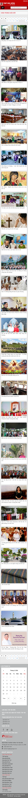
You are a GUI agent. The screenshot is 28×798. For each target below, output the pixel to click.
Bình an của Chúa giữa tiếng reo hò (10, 375)
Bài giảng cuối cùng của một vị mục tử (11, 40)
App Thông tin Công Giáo (9, 732)
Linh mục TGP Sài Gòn (8, 710)
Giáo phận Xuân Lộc (7, 773)
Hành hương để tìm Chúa (8, 626)
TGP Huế (4, 776)
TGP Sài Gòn (5, 756)
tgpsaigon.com (6, 721)
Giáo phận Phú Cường (7, 769)
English (25, 1)
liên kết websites (7, 752)
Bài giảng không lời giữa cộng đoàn (10, 396)
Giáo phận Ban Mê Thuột (8, 778)
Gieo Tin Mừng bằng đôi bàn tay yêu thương (13, 291)
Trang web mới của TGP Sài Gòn (12, 717)
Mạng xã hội (5, 726)
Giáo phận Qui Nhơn (6, 786)
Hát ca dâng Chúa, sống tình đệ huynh (11, 145)
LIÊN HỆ (4, 740)
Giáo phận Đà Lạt (6, 762)
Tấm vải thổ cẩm (6, 584)
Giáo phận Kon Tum (6, 784)
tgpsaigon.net (6, 719)
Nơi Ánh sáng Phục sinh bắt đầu (10, 61)
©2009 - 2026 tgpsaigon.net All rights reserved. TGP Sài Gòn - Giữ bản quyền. (14, 795)
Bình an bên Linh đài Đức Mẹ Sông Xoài (12, 438)
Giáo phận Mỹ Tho (6, 765)
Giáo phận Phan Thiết (7, 767)
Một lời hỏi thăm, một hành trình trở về (11, 249)
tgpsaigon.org (6, 723)
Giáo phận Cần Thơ (6, 760)
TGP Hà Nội (5, 789)
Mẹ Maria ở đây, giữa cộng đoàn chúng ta (12, 82)
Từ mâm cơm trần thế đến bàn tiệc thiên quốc (13, 208)
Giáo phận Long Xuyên (7, 763)
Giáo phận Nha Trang (7, 782)
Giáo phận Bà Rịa (6, 758)
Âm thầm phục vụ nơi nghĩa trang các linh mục (13, 563)
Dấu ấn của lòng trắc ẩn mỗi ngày (10, 229)
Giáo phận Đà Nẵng (6, 780)
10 (13, 21)
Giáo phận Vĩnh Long (7, 771)
